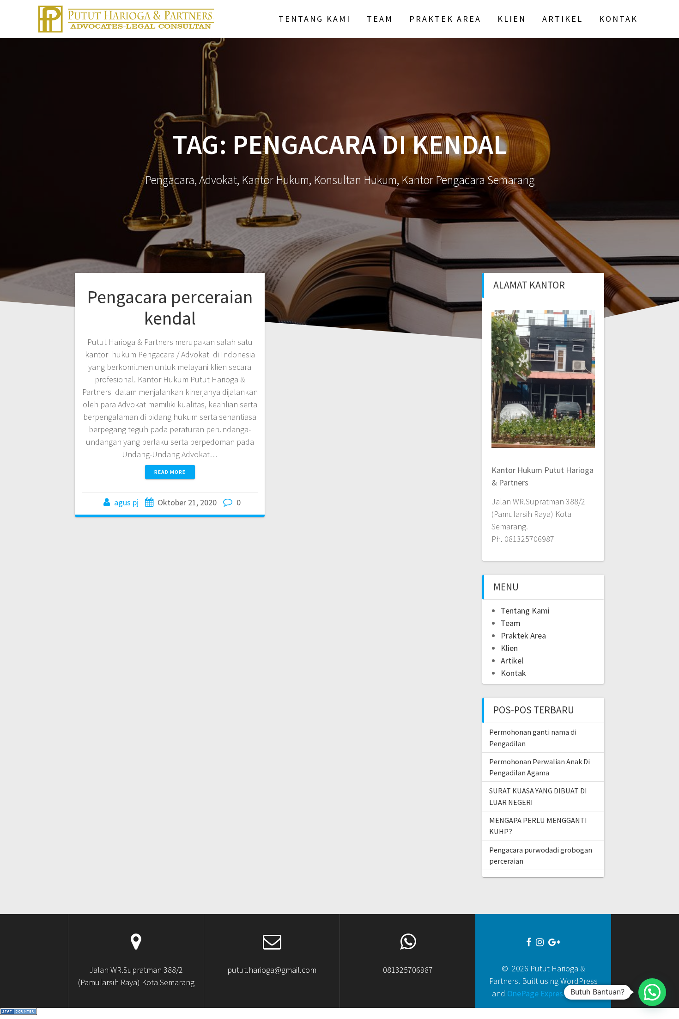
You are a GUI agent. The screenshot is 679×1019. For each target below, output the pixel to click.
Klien (511, 18)
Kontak (618, 18)
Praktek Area (445, 18)
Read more (170, 471)
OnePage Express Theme (550, 993)
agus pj (126, 502)
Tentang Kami (315, 18)
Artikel (562, 18)
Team (380, 18)
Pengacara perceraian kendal (170, 307)
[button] (652, 992)
